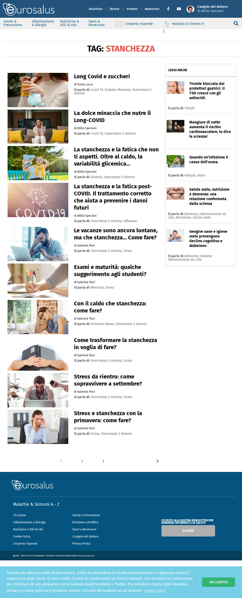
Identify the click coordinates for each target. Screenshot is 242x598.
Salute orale (202, 217)
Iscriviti (188, 531)
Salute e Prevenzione (86, 515)
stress (127, 251)
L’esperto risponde (25, 543)
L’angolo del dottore (85, 536)
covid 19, (97, 90)
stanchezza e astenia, (107, 221)
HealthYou (96, 9)
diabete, (110, 90)
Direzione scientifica (85, 522)
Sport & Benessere (97, 23)
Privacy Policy (81, 543)
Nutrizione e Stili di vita (28, 529)
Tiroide (189, 108)
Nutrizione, (184, 217)
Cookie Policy (21, 536)
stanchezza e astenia (120, 134)
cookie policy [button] (155, 591)
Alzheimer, (192, 256)
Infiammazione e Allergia (29, 522)
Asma (201, 175)
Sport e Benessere (84, 529)
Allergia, (190, 175)
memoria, (124, 90)
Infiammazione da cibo (185, 260)
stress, (96, 434)
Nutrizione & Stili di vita (69, 23)
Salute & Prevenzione (13, 23)
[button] (170, 9)
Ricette (114, 9)
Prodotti (132, 9)
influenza (130, 221)
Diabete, (206, 256)
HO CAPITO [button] (218, 582)
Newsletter (152, 9)
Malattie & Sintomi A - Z (36, 504)
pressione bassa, (103, 324)
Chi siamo (19, 515)
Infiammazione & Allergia (43, 23)
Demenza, (191, 214)
